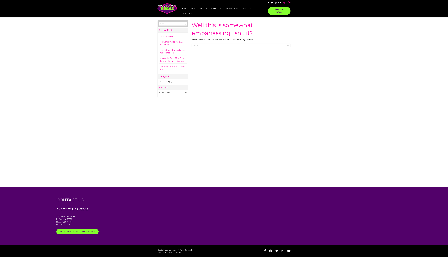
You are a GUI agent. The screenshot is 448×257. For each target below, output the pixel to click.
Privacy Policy (162, 252)
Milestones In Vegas (210, 9)
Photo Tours (188, 9)
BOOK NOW (280, 11)
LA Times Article (166, 36)
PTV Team (187, 13)
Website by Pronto (175, 252)
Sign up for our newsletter (77, 231)
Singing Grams (232, 9)
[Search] (288, 45)
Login (284, 3)
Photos (247, 9)
